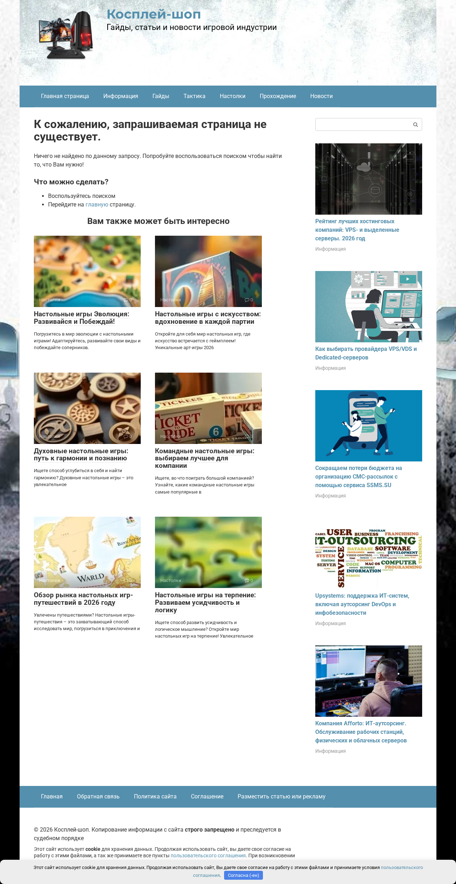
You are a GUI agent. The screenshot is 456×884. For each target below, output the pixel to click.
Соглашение (207, 796)
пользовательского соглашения (208, 856)
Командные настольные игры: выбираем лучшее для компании (204, 458)
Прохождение (278, 96)
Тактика (194, 96)
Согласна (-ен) (243, 875)
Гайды (160, 96)
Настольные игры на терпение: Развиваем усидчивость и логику (205, 602)
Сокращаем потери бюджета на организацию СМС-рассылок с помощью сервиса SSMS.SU (358, 477)
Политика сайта (155, 796)
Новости (321, 96)
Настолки (232, 96)
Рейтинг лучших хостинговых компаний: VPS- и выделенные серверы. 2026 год (357, 230)
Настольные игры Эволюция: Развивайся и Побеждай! (81, 318)
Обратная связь (98, 796)
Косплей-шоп (154, 14)
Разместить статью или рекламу (282, 796)
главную (97, 204)
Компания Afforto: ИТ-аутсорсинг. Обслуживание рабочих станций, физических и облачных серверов (361, 732)
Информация (120, 96)
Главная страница (65, 96)
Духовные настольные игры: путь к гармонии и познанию (81, 455)
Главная (52, 796)
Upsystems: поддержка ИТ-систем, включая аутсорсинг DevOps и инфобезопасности (362, 604)
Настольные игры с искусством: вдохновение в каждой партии (208, 318)
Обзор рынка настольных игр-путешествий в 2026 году (83, 599)
